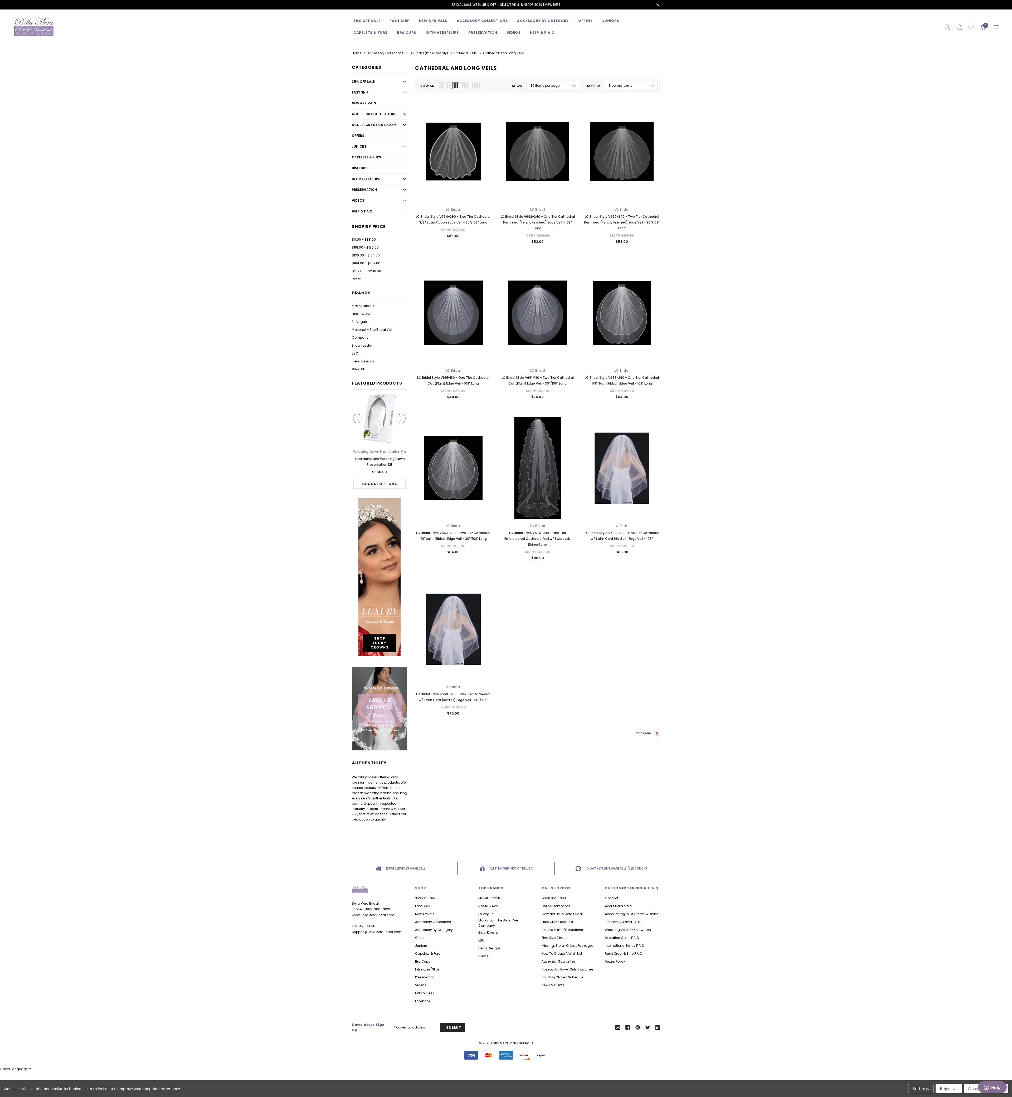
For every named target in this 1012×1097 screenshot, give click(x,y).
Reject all (948, 1088)
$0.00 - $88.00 (364, 239)
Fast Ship (400, 20)
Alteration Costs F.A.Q (622, 937)
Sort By (594, 86)
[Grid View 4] (465, 85)
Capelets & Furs (366, 157)
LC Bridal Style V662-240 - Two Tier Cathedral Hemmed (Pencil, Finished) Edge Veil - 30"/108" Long (622, 222)
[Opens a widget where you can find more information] (992, 1087)
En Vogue (359, 321)
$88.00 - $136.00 (365, 247)
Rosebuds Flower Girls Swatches (567, 969)
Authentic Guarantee (558, 961)
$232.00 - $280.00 (366, 271)
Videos (514, 32)
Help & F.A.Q (542, 32)
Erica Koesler (362, 345)
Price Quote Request (557, 922)
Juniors (610, 20)
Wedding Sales (554, 898)
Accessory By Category (543, 20)
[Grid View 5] (476, 85)
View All (358, 369)
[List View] (441, 85)
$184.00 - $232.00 (366, 263)
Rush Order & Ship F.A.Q (623, 953)
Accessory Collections (482, 20)
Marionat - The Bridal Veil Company (372, 333)
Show (517, 86)
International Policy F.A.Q (624, 945)
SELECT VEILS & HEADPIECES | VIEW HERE (530, 4)
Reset (356, 279)
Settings (921, 1088)
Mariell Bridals (363, 306)
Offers (358, 135)
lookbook (422, 1001)
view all (484, 956)
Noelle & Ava (362, 314)
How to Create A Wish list (562, 953)
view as (427, 86)
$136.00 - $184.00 (366, 255)
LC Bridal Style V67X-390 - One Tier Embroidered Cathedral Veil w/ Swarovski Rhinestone (537, 539)
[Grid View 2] (448, 85)
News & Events (553, 985)
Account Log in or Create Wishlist (631, 914)
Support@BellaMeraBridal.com (376, 932)
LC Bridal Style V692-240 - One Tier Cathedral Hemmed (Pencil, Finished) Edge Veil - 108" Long (537, 222)
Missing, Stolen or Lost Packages (567, 945)
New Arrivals (364, 103)
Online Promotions (556, 906)
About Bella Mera (618, 906)
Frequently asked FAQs (623, 922)
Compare (647, 733)
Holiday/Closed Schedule (562, 977)
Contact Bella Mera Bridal (562, 914)
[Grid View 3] (456, 85)
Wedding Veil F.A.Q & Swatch (628, 930)
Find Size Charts (554, 937)
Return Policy (615, 961)
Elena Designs (363, 361)
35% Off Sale (366, 20)
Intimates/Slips (442, 32)
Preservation (482, 32)
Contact (611, 898)
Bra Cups (360, 168)
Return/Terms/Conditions (562, 930)
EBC (355, 353)
